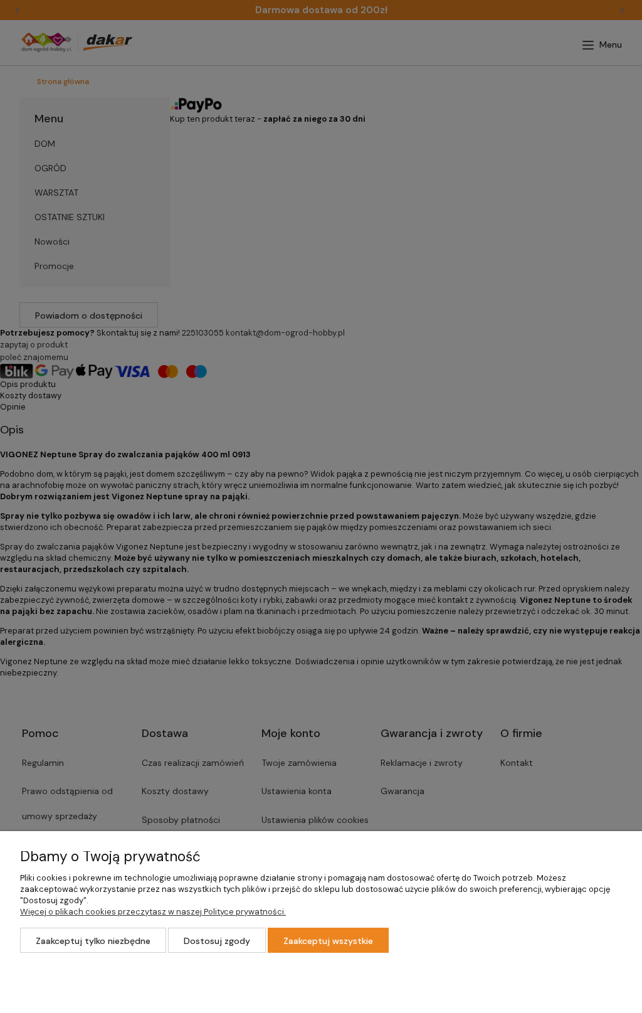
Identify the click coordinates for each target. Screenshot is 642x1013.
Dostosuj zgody (217, 941)
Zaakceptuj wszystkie (328, 941)
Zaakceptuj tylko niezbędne (93, 941)
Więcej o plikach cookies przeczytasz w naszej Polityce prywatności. (153, 911)
